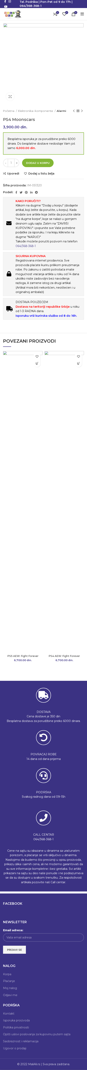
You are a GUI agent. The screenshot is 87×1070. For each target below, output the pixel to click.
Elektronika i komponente (36, 110)
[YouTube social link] (6, 6)
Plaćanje (9, 981)
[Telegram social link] (36, 192)
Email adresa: (13, 930)
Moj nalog (10, 988)
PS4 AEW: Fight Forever (64, 656)
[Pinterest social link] (26, 192)
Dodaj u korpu (38, 162)
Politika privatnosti (16, 1027)
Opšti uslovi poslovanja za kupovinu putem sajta (36, 1034)
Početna (9, 110)
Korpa (7, 974)
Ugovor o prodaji (14, 1048)
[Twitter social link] (21, 192)
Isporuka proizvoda (16, 1020)
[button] (36, 363)
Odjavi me (10, 995)
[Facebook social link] (16, 192)
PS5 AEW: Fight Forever (22, 656)
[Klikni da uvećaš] (10, 97)
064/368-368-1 (26, 246)
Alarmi (61, 110)
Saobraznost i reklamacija (20, 1041)
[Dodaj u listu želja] (36, 356)
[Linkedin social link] (31, 192)
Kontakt (8, 1013)
